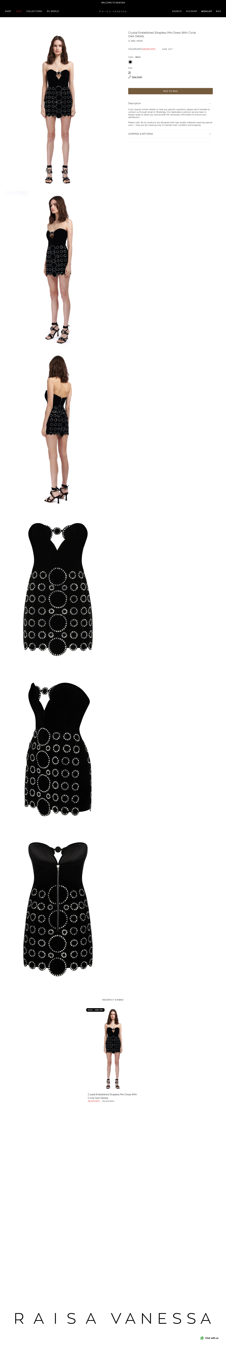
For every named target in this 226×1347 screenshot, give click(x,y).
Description (134, 103)
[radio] (130, 62)
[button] (8, 11)
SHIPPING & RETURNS (140, 133)
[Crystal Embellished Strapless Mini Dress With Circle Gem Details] (113, 1049)
